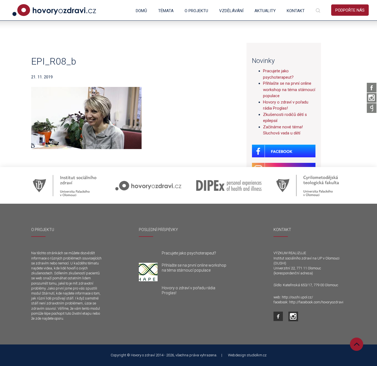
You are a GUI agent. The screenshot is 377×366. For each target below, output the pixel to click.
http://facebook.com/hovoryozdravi (316, 302)
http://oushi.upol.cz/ (297, 297)
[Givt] (371, 108)
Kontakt (296, 10)
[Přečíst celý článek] (148, 272)
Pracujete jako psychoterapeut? (189, 253)
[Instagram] (371, 98)
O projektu (196, 10)
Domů (141, 10)
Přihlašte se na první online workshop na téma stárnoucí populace (289, 89)
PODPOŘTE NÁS (350, 10)
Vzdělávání (231, 10)
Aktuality (265, 10)
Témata (166, 10)
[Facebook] (371, 87)
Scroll (356, 344)
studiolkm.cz (257, 355)
